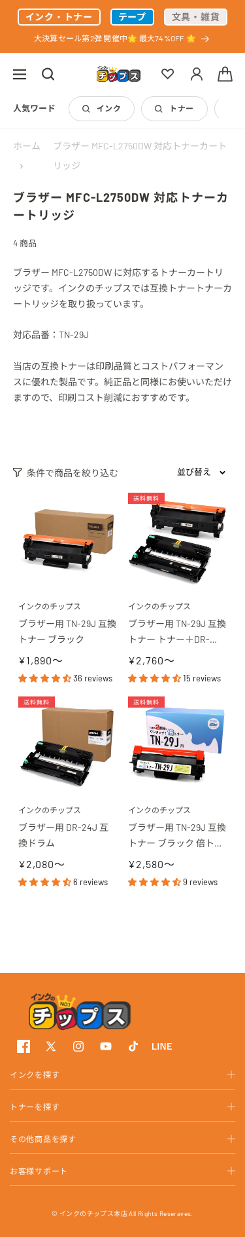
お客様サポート (39, 1170)
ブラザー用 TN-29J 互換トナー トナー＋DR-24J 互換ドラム (177, 632)
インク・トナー (59, 16)
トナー (181, 108)
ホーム (27, 145)
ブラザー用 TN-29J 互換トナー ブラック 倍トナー (177, 836)
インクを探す (34, 1074)
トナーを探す (34, 1106)
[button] (19, 74)
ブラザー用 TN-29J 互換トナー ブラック (67, 631)
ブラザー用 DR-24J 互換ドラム (63, 835)
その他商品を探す (43, 1138)
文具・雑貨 (196, 16)
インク (109, 108)
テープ (132, 16)
